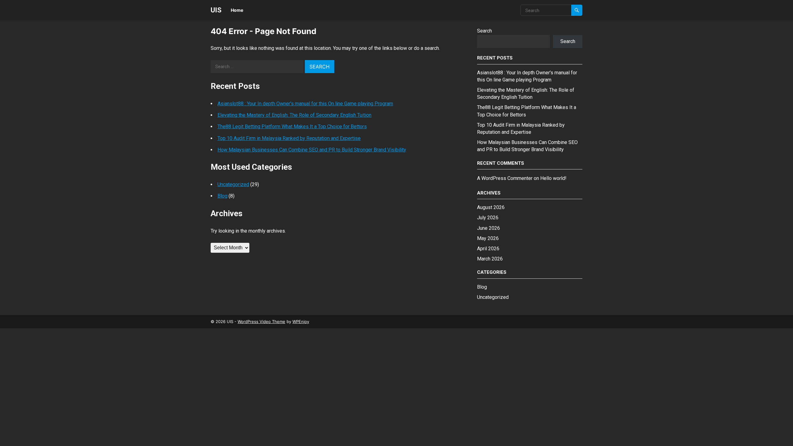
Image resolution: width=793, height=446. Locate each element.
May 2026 (488, 238)
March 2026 (490, 259)
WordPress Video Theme (261, 321)
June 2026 (488, 228)
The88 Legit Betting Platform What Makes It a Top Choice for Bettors (292, 126)
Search (484, 31)
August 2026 (491, 207)
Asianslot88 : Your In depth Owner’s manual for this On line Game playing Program (305, 104)
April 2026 (488, 248)
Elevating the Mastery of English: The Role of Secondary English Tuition (294, 115)
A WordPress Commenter (504, 178)
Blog (222, 196)
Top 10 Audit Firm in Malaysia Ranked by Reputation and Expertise (289, 138)
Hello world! (553, 178)
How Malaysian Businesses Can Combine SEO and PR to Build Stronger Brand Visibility (311, 150)
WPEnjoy (300, 321)
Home (237, 10)
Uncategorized (233, 184)
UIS (216, 10)
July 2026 (487, 218)
